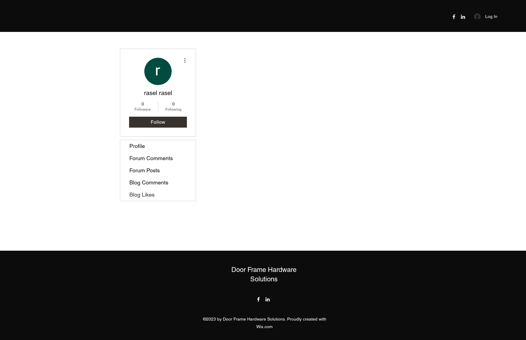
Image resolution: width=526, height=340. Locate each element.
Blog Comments (148, 182)
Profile (137, 146)
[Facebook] (454, 17)
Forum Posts (144, 170)
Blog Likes (142, 194)
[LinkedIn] (463, 17)
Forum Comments (151, 158)
